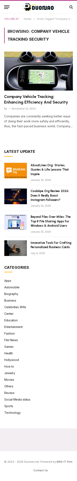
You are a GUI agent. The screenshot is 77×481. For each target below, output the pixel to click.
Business (10, 300)
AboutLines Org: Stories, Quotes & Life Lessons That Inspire (50, 169)
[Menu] (6, 7)
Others (8, 386)
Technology (12, 412)
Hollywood (11, 360)
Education (11, 320)
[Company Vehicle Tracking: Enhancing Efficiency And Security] (38, 71)
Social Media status (17, 399)
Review (9, 393)
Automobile (12, 287)
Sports (8, 406)
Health (8, 353)
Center (9, 313)
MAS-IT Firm (64, 461)
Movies (9, 379)
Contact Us (40, 470)
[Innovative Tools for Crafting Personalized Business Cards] (15, 248)
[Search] (71, 7)
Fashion (9, 333)
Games (9, 346)
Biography (11, 294)
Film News (11, 340)
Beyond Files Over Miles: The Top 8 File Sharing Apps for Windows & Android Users (51, 221)
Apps (7, 280)
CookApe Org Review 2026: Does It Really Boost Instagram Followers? (50, 195)
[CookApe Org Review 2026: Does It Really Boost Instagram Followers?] (15, 196)
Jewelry (9, 373)
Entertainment (13, 327)
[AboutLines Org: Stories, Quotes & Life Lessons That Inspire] (15, 170)
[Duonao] (38, 7)
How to (9, 366)
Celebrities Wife (15, 307)
